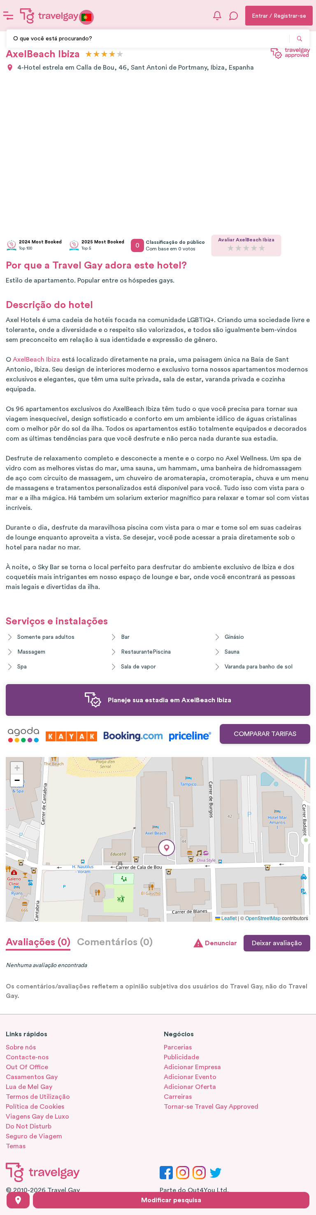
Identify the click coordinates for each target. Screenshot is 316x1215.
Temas (16, 1146)
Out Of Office (27, 1067)
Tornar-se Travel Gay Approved (211, 1106)
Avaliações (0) (38, 942)
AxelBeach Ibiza (36, 359)
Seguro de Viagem (34, 1136)
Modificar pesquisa (171, 1200)
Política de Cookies (35, 1106)
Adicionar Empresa (192, 1067)
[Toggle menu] (8, 16)
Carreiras (178, 1097)
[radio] (89, 54)
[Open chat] (234, 16)
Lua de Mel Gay (29, 1087)
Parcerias (178, 1047)
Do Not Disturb (28, 1126)
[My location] (18, 1200)
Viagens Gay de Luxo (37, 1116)
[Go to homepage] (49, 15)
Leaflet (228, 917)
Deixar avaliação (277, 943)
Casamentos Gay (32, 1077)
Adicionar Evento (190, 1077)
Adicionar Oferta (190, 1087)
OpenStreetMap (263, 917)
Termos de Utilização (38, 1097)
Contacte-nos (27, 1057)
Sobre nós (21, 1047)
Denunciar (221, 943)
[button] (166, 847)
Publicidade (181, 1057)
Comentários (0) (115, 942)
